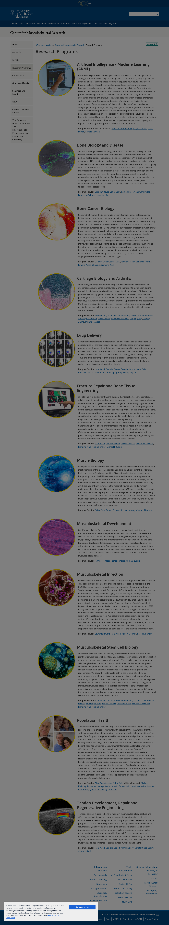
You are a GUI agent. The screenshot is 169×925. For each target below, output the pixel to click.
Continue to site (82, 907)
